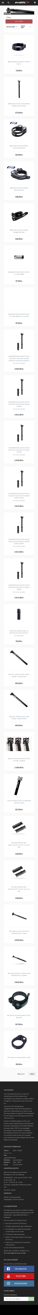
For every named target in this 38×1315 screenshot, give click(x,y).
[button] (26, 26)
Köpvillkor (20, 1247)
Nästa (32, 1074)
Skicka (31, 1299)
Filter (20, 21)
